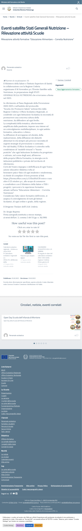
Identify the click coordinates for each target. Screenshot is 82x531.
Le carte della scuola (8, 403)
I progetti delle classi (8, 444)
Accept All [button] (29, 525)
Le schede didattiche (8, 441)
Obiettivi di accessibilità (10, 489)
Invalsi (3, 383)
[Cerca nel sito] (76, 8)
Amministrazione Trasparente (11, 477)
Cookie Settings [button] (8, 525)
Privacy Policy (43, 485)
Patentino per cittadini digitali (27, 257)
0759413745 (13, 502)
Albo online (5, 462)
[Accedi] (79, 2)
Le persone (5, 398)
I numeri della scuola (8, 401)
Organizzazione (6, 408)
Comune (4, 385)
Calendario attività (7, 472)
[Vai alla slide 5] (43, 343)
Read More (20, 525)
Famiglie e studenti (8, 423)
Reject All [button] (38, 525)
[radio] (20, 232)
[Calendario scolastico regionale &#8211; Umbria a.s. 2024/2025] (12, 256)
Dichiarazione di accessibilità (61, 485)
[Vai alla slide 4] (41, 343)
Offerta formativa (7, 439)
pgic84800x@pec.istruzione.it (71, 502)
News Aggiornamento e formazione (68, 89)
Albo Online (5, 474)
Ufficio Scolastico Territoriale (11, 375)
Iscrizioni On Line (7, 380)
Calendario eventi (7, 459)
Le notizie (4, 454)
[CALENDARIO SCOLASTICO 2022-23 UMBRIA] (46, 256)
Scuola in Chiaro (7, 378)
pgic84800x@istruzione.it (31, 502)
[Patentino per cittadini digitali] (28, 250)
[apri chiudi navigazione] (3, 9)
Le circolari (5, 457)
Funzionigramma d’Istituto (10, 406)
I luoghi (3, 395)
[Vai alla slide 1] (34, 343)
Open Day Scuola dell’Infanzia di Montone (22, 317)
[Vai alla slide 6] (46, 343)
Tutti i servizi (5, 431)
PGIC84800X (48, 509)
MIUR (3, 370)
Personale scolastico (8, 421)
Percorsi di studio (7, 426)
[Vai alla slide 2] (36, 343)
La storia (4, 411)
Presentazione (6, 393)
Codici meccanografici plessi (11, 413)
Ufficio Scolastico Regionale (11, 372)
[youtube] (14, 494)
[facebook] (11, 494)
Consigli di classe (7, 446)
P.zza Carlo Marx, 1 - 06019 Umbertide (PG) (43, 500)
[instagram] (16, 494)
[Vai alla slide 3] (39, 343)
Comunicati (5, 479)
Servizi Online (6, 429)
